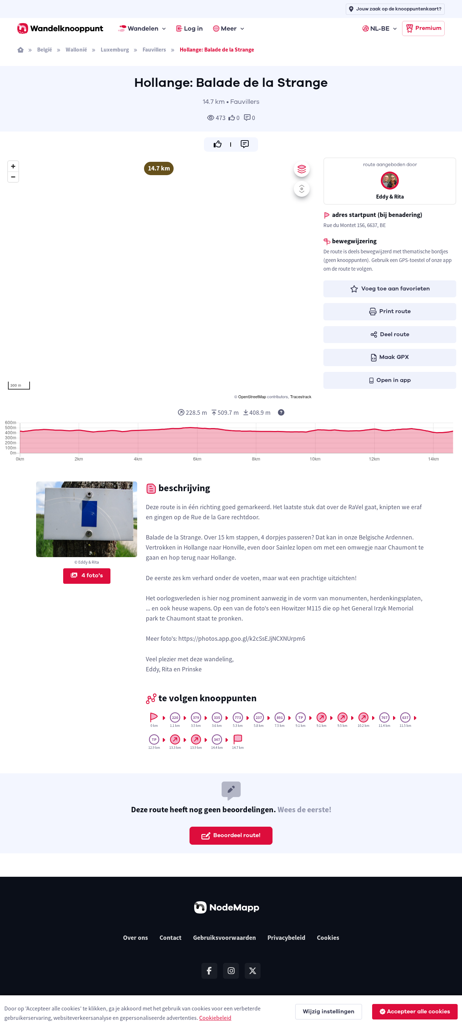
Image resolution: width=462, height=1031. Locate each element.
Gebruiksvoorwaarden (224, 938)
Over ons (135, 938)
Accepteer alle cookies (418, 1012)
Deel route (394, 334)
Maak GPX (394, 357)
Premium (428, 28)
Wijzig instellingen (328, 1012)
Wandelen (143, 28)
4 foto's (91, 575)
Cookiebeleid (215, 1017)
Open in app (393, 380)
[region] (158, 279)
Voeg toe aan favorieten (395, 289)
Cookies (328, 938)
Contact (171, 938)
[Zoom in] (13, 166)
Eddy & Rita (390, 196)
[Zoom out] (13, 177)
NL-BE (379, 28)
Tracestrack (300, 396)
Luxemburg (115, 49)
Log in (193, 28)
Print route (395, 311)
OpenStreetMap (252, 396)
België (44, 49)
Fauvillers (154, 49)
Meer (229, 28)
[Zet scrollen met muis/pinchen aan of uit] (302, 189)
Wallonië (76, 49)
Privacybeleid (286, 938)
